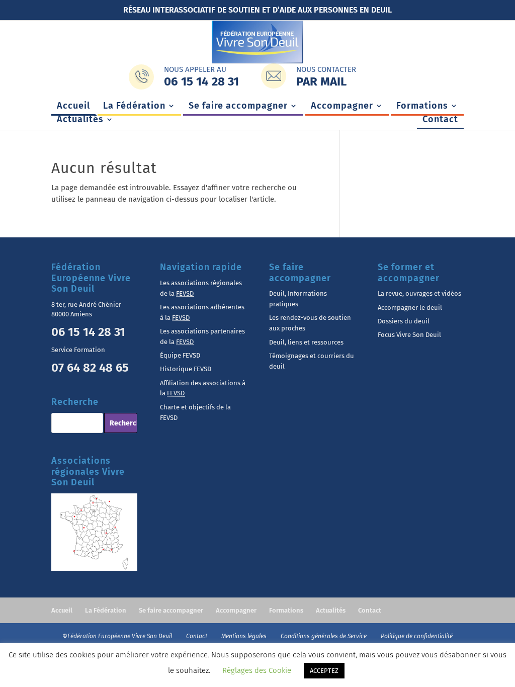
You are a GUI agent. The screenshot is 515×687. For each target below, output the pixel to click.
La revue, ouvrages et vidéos (419, 293)
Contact (440, 120)
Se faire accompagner (238, 106)
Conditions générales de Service (324, 636)
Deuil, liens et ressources (306, 342)
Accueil (73, 106)
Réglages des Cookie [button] (256, 670)
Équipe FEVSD (180, 355)
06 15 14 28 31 (88, 332)
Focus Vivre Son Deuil (409, 334)
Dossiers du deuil (404, 321)
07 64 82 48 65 (90, 368)
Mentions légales (244, 636)
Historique (185, 369)
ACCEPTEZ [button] (324, 670)
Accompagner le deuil (410, 307)
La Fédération (134, 106)
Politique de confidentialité (417, 636)
